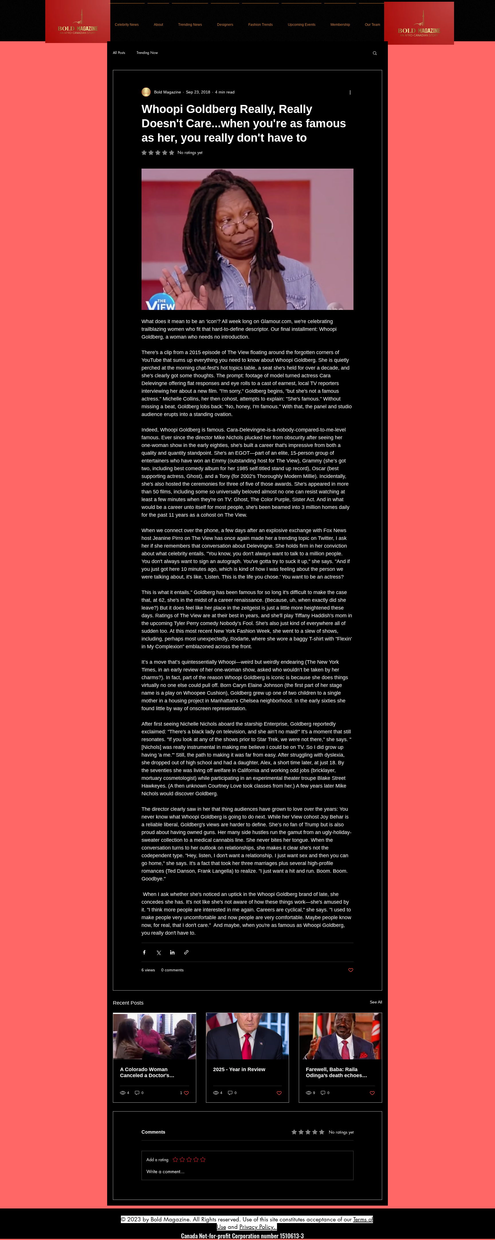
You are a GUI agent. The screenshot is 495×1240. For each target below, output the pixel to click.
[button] (375, 52)
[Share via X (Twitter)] (158, 952)
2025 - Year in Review (239, 1069)
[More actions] (350, 92)
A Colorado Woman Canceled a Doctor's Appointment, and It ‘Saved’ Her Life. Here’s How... (154, 1073)
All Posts (119, 52)
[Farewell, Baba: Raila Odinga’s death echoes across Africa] (340, 1036)
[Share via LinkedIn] (172, 952)
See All (376, 1002)
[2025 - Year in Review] (247, 1036)
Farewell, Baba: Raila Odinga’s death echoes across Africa (334, 1073)
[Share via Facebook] (144, 952)
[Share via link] (186, 952)
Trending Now (147, 52)
